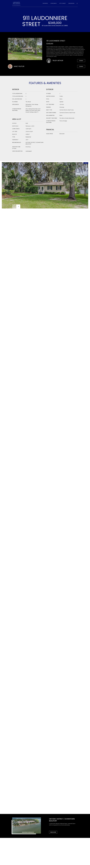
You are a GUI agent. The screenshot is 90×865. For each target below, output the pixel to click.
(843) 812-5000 (71, 3)
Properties (45, 3)
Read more (53, 832)
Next (18, 206)
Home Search (54, 3)
